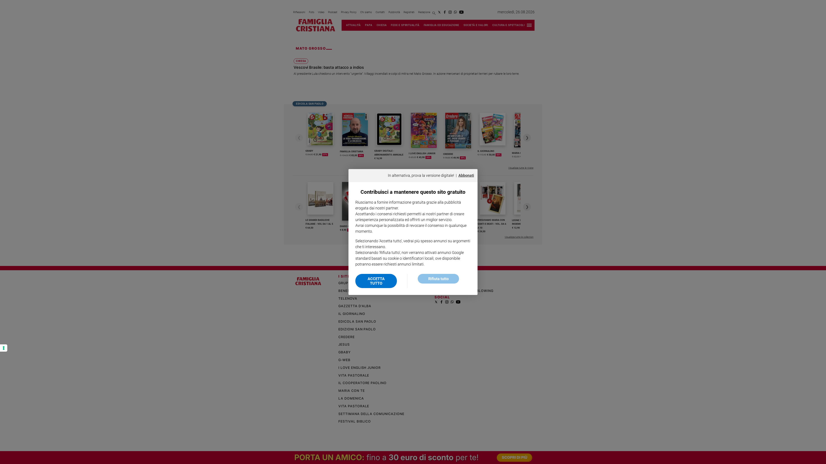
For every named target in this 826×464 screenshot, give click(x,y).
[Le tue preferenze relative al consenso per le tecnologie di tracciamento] (3, 348)
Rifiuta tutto (438, 278)
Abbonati (466, 175)
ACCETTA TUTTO (376, 280)
